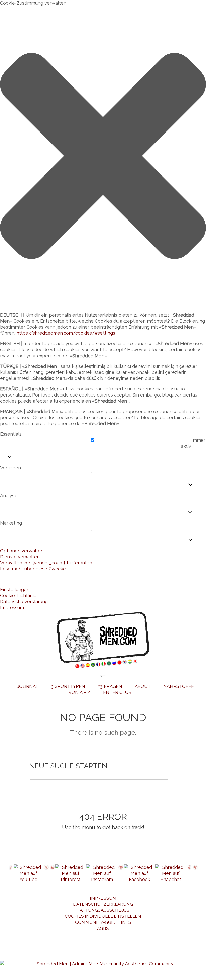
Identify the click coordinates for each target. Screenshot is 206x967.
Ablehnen (70, 579)
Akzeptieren (23, 579)
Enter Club (117, 692)
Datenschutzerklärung (24, 601)
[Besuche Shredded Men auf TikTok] (190, 873)
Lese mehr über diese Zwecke (33, 569)
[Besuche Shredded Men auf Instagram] (102, 873)
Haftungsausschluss (103, 910)
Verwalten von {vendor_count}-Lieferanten (46, 562)
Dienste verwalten (20, 556)
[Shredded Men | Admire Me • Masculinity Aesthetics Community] (103, 637)
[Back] (103, 675)
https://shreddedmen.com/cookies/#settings (65, 333)
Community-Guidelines (103, 922)
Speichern (172, 579)
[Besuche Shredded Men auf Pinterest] (70, 873)
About (143, 686)
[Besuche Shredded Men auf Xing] (195, 873)
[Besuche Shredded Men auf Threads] (11, 873)
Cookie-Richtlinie (18, 595)
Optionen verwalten (21, 550)
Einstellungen (121, 579)
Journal (27, 686)
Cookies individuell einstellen (103, 916)
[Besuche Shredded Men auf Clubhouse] (121, 873)
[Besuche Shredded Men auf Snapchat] (170, 873)
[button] (103, 156)
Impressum (12, 607)
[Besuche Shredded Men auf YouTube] (28, 873)
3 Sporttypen (68, 686)
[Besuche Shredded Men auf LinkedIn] (52, 873)
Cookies (18, 953)
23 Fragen (110, 686)
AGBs (103, 928)
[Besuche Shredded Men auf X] (46, 873)
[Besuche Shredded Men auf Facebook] (140, 873)
